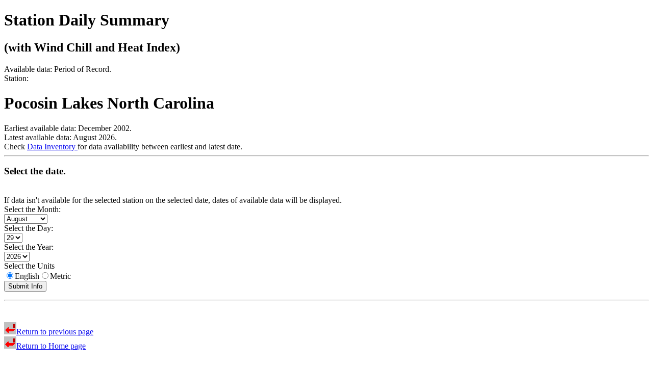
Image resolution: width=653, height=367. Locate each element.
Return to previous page (54, 331)
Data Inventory (52, 146)
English (27, 276)
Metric (60, 276)
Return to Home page (51, 346)
